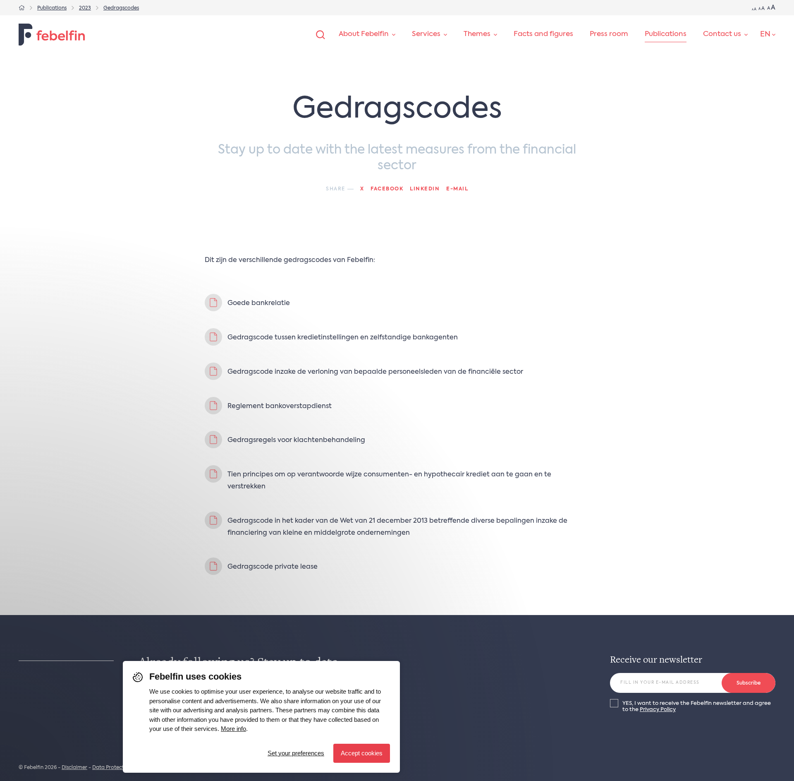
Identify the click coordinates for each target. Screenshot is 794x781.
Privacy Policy (658, 709)
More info (233, 728)
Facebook (387, 189)
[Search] (320, 35)
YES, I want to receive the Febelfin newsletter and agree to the (696, 706)
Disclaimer (74, 767)
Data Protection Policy (119, 767)
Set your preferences (296, 753)
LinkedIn (425, 189)
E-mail (457, 189)
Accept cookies (362, 753)
